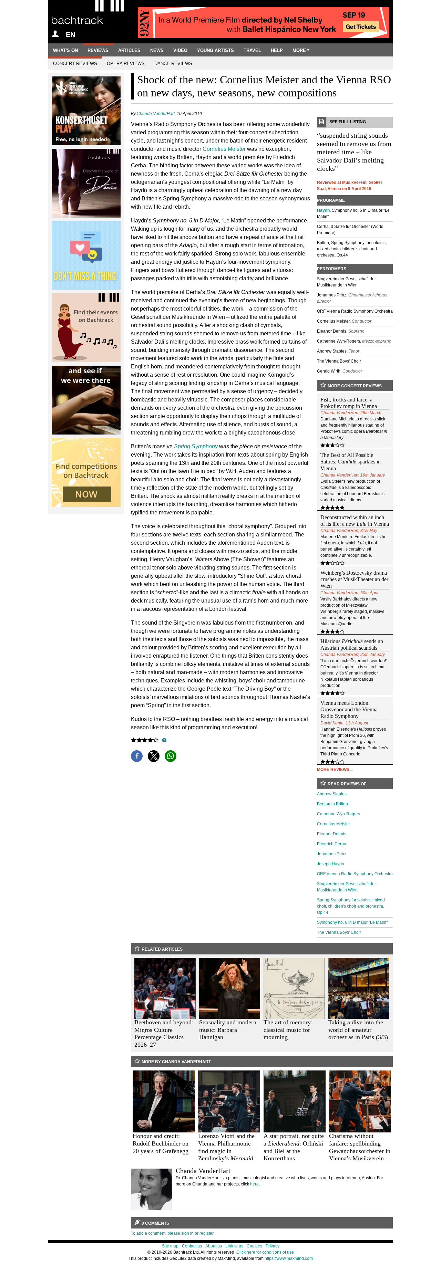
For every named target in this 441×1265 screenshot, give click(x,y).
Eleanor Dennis (331, 834)
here (254, 1184)
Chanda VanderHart (156, 113)
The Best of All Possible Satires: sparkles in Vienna (350, 461)
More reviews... (334, 769)
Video (180, 50)
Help (277, 50)
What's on (65, 50)
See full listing (347, 121)
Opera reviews (126, 63)
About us (213, 1246)
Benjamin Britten (332, 804)
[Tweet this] (154, 756)
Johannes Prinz (331, 853)
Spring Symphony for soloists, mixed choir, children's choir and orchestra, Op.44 (351, 906)
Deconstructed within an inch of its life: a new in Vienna (354, 520)
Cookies (254, 1246)
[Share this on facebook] (137, 756)
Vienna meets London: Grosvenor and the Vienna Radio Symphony (349, 709)
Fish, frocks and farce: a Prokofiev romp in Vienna (348, 403)
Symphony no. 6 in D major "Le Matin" (352, 922)
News (157, 50)
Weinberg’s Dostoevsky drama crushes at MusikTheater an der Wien (354, 579)
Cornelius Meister (224, 149)
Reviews (98, 50)
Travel (252, 50)
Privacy (272, 1246)
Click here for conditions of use (265, 1252)
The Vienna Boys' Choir (339, 932)
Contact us (192, 1246)
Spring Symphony (196, 446)
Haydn (323, 210)
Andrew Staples (332, 794)
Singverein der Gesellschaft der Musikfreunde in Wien (346, 886)
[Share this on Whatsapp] (170, 756)
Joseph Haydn (330, 863)
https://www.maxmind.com (289, 1258)
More (299, 50)
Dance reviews (173, 63)
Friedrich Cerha (331, 843)
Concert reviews (75, 63)
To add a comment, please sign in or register (172, 1233)
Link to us (234, 1246)
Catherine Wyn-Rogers (338, 814)
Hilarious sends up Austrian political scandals (351, 644)
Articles (129, 50)
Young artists (215, 50)
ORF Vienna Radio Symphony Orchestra (355, 873)
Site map (170, 1246)
